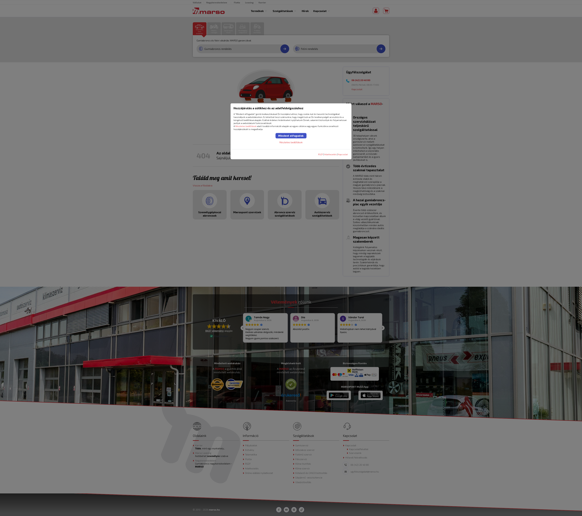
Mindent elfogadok (291, 135)
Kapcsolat (343, 154)
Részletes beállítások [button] (246, 126)
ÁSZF (320, 154)
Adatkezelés (330, 154)
